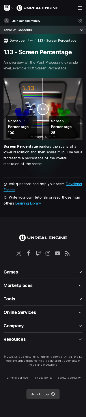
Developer (18, 40)
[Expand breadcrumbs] (32, 40)
